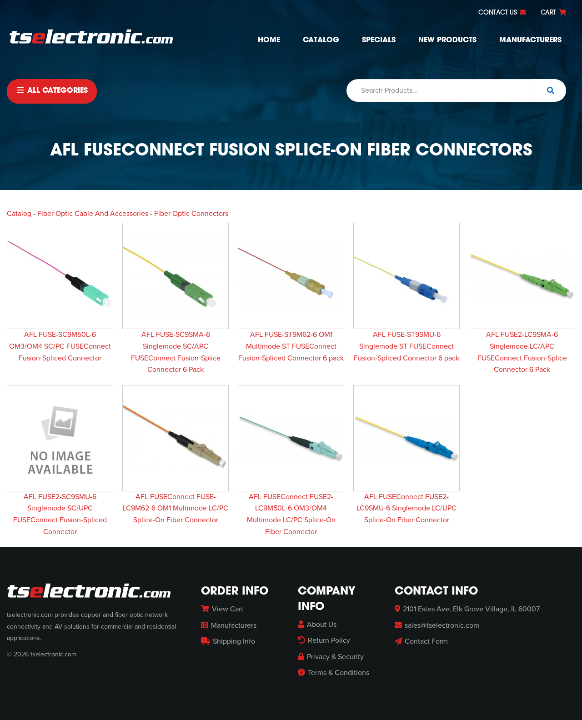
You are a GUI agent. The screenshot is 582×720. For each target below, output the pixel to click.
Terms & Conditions (338, 672)
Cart (549, 13)
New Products (447, 40)
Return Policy (329, 640)
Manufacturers (530, 40)
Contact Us (498, 13)
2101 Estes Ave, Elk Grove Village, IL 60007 (471, 609)
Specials (379, 40)
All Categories (56, 91)
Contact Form (426, 641)
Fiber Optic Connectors (191, 213)
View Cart (227, 609)
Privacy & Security (335, 656)
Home (269, 40)
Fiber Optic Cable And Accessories (92, 213)
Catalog (321, 40)
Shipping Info (234, 641)
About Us (321, 624)
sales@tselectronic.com (442, 625)
